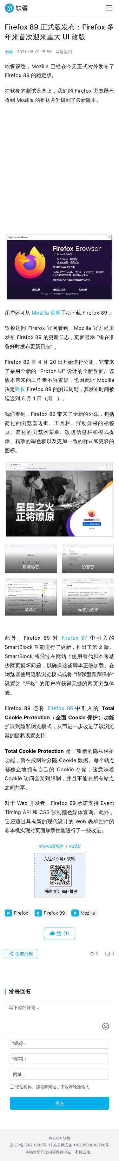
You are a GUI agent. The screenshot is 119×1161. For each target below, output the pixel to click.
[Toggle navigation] (109, 8)
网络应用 (64, 51)
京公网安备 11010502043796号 (81, 1145)
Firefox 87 (74, 638)
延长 (20, 389)
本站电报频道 (50, 846)
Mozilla (88, 913)
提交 (59, 1103)
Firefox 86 (60, 708)
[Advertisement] (59, 170)
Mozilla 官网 (46, 313)
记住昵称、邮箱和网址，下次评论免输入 (51, 1086)
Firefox (21, 913)
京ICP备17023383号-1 (30, 1145)
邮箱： (20, 1058)
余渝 (9, 51)
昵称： (20, 1043)
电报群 (75, 846)
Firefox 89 (54, 913)
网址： (19, 1074)
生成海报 (23, 953)
